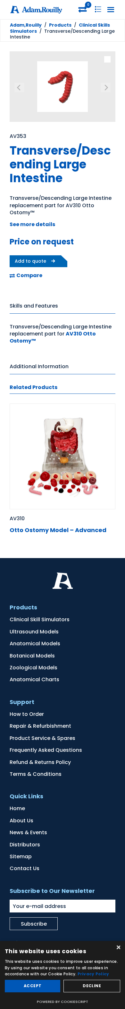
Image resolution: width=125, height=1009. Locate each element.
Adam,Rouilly (26, 25)
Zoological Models (33, 667)
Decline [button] (92, 985)
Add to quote (30, 261)
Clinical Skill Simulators (40, 619)
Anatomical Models (35, 643)
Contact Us (24, 868)
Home (17, 808)
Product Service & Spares (42, 738)
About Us (21, 820)
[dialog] (62, 975)
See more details (32, 224)
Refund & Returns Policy (40, 762)
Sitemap (21, 856)
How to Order (27, 714)
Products (60, 25)
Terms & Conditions (36, 774)
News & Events (28, 832)
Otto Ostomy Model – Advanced (58, 530)
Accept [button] (32, 985)
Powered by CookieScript (62, 1001)
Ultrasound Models (34, 631)
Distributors (25, 844)
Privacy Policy (93, 974)
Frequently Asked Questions (46, 750)
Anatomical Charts (34, 679)
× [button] (117, 947)
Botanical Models (32, 655)
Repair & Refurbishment (40, 726)
